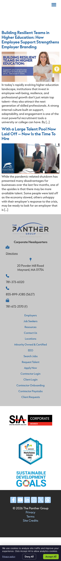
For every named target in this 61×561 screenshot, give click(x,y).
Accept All (50, 556)
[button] (57, 69)
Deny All (29, 556)
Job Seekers (30, 321)
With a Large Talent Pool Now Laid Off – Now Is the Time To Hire (29, 133)
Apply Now (30, 367)
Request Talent (30, 362)
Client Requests (30, 397)
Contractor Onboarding (30, 385)
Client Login (30, 379)
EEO (30, 350)
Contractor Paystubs (30, 391)
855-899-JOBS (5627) (20, 294)
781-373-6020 (15, 282)
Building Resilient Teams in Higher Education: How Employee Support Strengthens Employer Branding (30, 39)
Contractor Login (30, 373)
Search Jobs (31, 356)
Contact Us (30, 332)
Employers (30, 315)
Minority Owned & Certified (30, 344)
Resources (30, 327)
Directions (12, 253)
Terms (30, 516)
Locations (30, 338)
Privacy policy (8, 556)
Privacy (30, 512)
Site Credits (30, 520)
